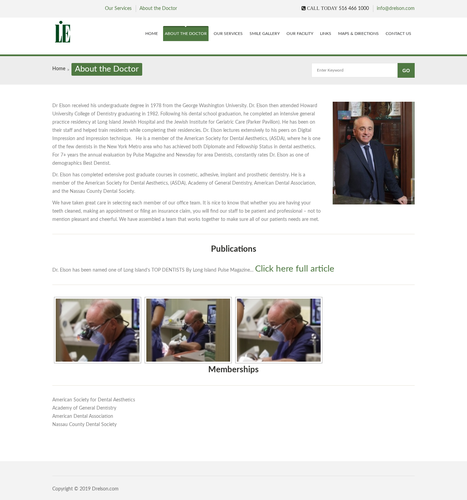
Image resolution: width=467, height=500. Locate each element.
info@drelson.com (396, 8)
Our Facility (299, 34)
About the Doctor (158, 8)
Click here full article (294, 268)
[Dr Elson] (92, 32)
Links (325, 34)
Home (151, 34)
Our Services (118, 8)
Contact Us (398, 34)
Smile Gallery (265, 34)
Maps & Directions (358, 34)
